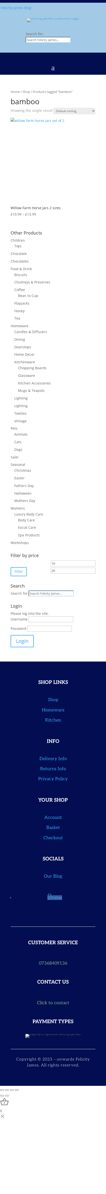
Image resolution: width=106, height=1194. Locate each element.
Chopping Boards (32, 368)
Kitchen (53, 720)
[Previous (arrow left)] (2, 1095)
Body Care (26, 520)
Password (18, 628)
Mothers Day (24, 500)
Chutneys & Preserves (32, 282)
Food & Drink (21, 268)
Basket (53, 827)
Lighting (21, 398)
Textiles (20, 413)
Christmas (22, 470)
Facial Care (27, 527)
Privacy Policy (53, 778)
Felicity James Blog (16, 7)
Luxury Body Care (28, 514)
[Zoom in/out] (2, 1090)
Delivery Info (53, 758)
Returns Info (53, 768)
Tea (17, 318)
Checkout (53, 837)
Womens (18, 508)
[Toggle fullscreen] (7, 1090)
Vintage (20, 421)
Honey (19, 311)
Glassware (26, 375)
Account (53, 817)
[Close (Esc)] (17, 1090)
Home (15, 91)
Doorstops (22, 347)
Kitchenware (24, 362)
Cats (17, 442)
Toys (17, 246)
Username (19, 619)
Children (18, 240)
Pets (14, 428)
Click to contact (53, 1002)
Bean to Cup (28, 295)
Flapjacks (21, 303)
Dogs (18, 449)
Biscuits (20, 274)
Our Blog (53, 876)
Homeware (19, 326)
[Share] (12, 1090)
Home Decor (24, 354)
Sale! (14, 457)
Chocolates (20, 261)
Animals (21, 434)
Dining (19, 339)
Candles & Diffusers (30, 331)
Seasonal (18, 464)
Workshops (20, 542)
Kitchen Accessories (34, 383)
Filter (19, 571)
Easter (19, 478)
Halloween (23, 493)
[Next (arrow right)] (7, 1095)
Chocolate (19, 253)
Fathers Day (24, 485)
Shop (26, 91)
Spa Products (29, 535)
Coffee (19, 289)
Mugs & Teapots (31, 390)
